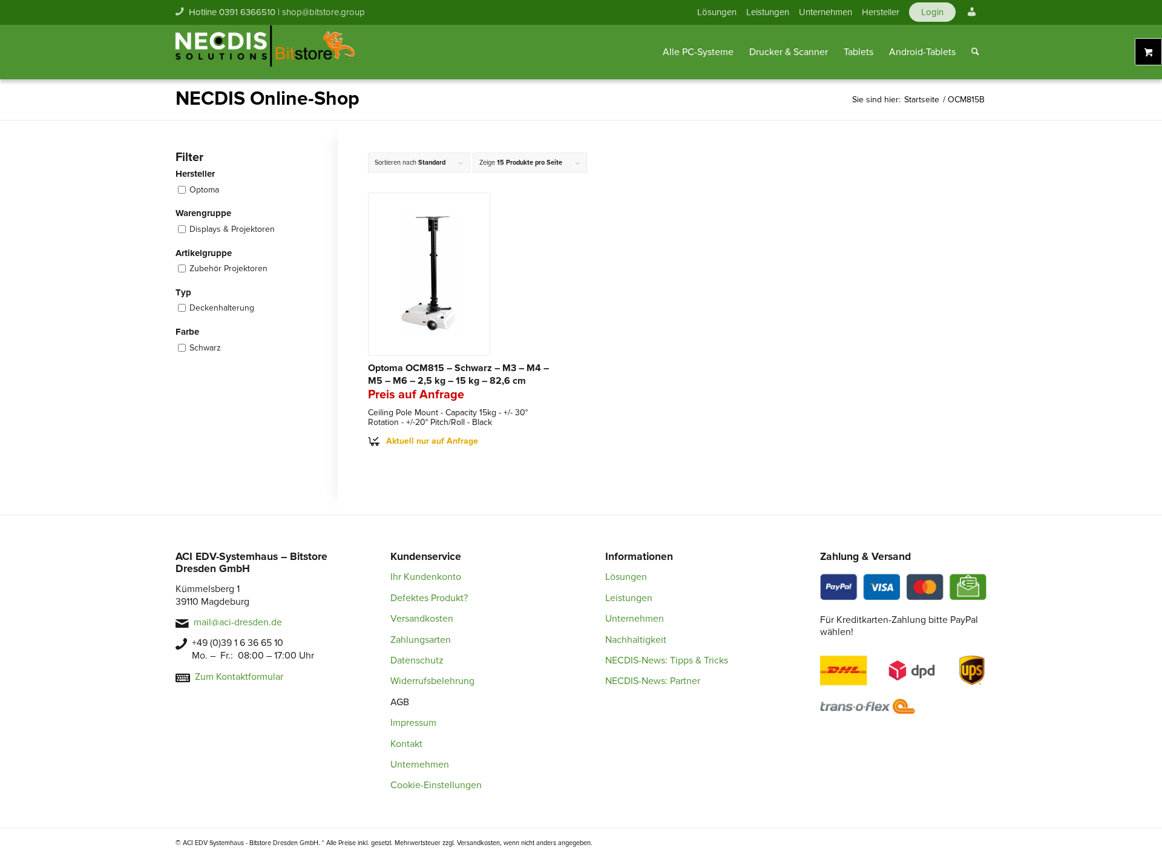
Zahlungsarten (420, 640)
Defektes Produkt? (429, 598)
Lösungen (717, 12)
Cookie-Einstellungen (436, 785)
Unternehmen (825, 12)
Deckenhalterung (221, 308)
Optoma (204, 190)
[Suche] (975, 52)
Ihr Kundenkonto (425, 577)
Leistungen (767, 12)
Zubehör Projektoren (228, 268)
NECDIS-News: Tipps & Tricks (666, 660)
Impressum (413, 723)
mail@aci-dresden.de (238, 622)
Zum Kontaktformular (239, 677)
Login (932, 12)
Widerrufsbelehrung (432, 681)
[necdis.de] (266, 52)
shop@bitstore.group (323, 12)
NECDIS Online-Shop (267, 99)
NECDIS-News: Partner (652, 681)
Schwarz (205, 348)
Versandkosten (421, 619)
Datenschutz (417, 660)
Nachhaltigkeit (635, 640)
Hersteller (880, 12)
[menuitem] (716, 12)
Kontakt (406, 744)
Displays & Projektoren (232, 229)
